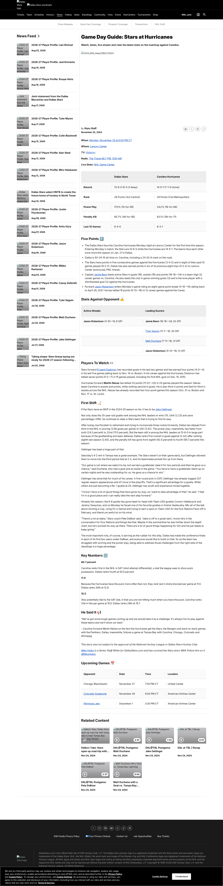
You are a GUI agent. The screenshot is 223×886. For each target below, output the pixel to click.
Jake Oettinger (163, 409)
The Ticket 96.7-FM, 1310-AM (105, 158)
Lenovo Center (98, 146)
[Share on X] (191, 129)
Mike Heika (87, 650)
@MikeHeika (88, 654)
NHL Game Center (104, 164)
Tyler (152, 331)
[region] (111, 876)
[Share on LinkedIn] (197, 129)
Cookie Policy (15, 877)
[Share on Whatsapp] (185, 129)
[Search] (204, 14)
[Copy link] (203, 129)
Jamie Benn (100, 274)
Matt (153, 340)
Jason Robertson (104, 286)
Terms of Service (46, 883)
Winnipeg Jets (92, 703)
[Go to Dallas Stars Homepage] (21, 5)
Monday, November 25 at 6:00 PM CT (110, 140)
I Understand (181, 876)
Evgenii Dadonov (107, 369)
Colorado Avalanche (95, 693)
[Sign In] (198, 14)
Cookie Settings (64, 877)
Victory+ (91, 152)
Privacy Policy (115, 874)
